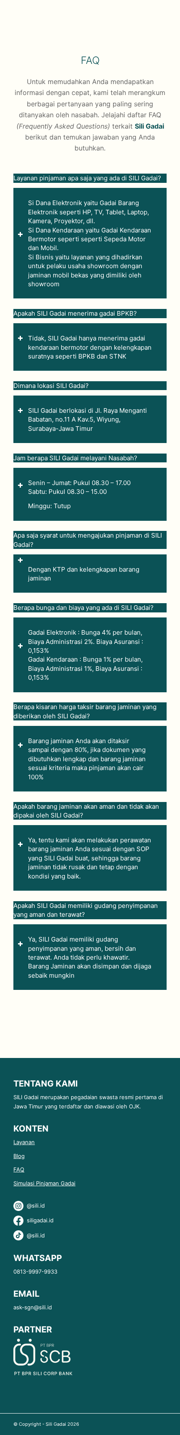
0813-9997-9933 (35, 1271)
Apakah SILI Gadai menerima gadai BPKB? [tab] (75, 313)
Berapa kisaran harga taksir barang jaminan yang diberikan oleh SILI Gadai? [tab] (85, 711)
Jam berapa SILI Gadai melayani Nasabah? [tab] (75, 458)
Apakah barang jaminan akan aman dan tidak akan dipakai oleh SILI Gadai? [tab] (86, 810)
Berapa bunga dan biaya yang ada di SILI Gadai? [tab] (83, 608)
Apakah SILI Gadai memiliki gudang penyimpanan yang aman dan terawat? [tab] (85, 910)
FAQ (18, 1169)
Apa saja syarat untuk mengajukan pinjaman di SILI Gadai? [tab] (87, 539)
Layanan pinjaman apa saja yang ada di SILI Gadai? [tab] (87, 178)
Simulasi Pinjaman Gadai (44, 1183)
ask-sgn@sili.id (32, 1307)
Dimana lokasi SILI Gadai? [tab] (51, 386)
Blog (19, 1156)
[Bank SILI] (42, 1374)
